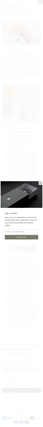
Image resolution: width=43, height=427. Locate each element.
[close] (40, 183)
